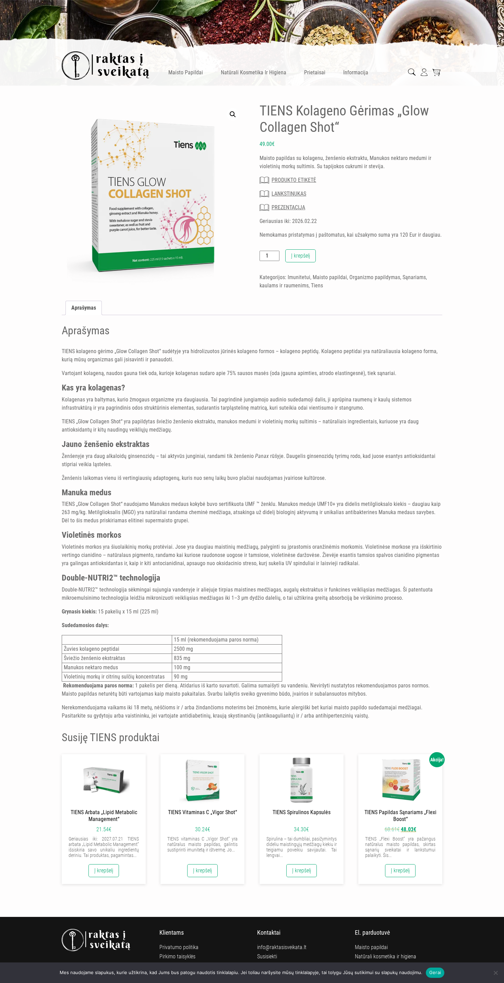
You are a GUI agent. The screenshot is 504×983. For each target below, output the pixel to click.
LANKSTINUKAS (289, 193)
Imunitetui (299, 277)
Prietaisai (314, 72)
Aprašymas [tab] (83, 307)
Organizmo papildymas (374, 277)
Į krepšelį (300, 255)
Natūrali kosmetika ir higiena (253, 72)
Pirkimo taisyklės (177, 956)
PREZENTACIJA (288, 207)
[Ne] (495, 972)
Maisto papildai (185, 72)
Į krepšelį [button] (103, 870)
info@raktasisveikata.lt (282, 947)
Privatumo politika (179, 947)
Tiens (317, 285)
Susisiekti (267, 956)
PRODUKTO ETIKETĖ (294, 180)
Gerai (435, 972)
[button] (233, 114)
